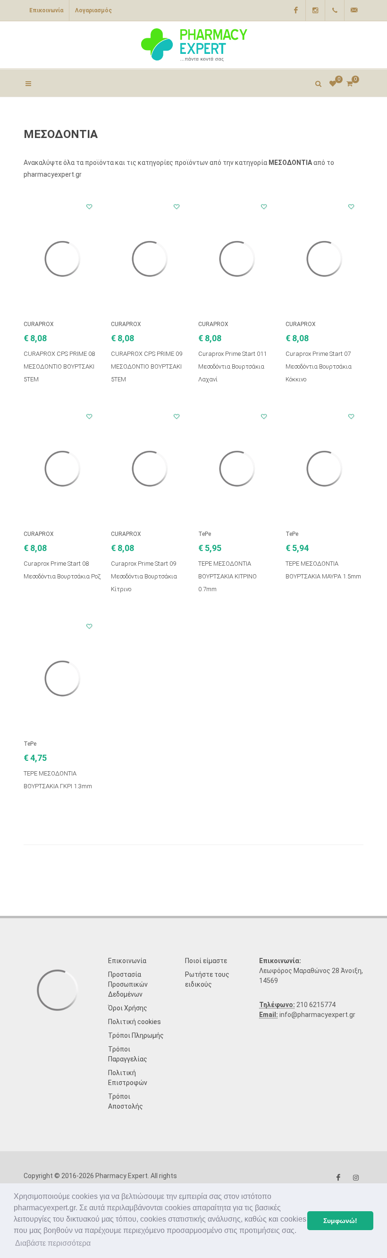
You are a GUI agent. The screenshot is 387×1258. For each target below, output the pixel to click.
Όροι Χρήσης (127, 1008)
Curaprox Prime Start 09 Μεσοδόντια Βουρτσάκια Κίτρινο (144, 576)
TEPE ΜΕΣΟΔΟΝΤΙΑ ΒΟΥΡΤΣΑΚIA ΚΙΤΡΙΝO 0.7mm (227, 576)
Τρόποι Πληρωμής (136, 1035)
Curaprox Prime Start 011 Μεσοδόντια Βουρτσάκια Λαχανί (232, 366)
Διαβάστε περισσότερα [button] (53, 1243)
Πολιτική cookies (134, 1021)
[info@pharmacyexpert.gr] (354, 10)
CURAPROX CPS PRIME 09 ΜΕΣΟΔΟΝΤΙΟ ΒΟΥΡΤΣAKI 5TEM (146, 366)
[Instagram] (315, 10)
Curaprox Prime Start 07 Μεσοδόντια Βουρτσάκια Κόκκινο (319, 366)
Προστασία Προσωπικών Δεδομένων (128, 984)
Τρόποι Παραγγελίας (127, 1054)
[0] (349, 82)
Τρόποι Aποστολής (125, 1101)
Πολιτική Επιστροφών (127, 1077)
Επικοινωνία (46, 10)
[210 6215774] (334, 10)
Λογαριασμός (93, 10)
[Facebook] (295, 10)
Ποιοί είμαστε (206, 961)
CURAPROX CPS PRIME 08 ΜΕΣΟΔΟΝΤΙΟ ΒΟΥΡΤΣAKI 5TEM (59, 366)
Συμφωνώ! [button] (340, 1220)
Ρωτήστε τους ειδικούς (207, 979)
